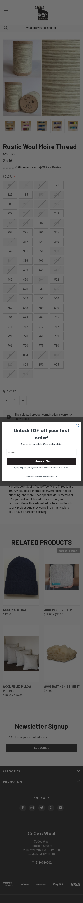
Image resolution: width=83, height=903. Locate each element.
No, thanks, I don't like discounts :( (41, 476)
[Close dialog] (78, 425)
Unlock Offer (41, 461)
